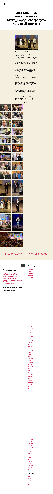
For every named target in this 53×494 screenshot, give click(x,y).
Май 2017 (29, 372)
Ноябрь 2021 (30, 295)
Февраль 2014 (30, 437)
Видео (39, 2)
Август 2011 (30, 469)
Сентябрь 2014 (31, 423)
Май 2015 (29, 408)
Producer (25, 26)
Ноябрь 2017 (30, 362)
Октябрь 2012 (30, 455)
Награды (32, 2)
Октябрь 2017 (30, 364)
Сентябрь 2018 (31, 350)
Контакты (42, 2)
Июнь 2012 (30, 457)
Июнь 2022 (30, 287)
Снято (26, 2)
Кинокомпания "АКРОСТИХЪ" (11, 491)
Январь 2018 (30, 358)
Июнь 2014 (30, 429)
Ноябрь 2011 (30, 465)
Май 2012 (29, 459)
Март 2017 (30, 376)
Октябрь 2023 (30, 277)
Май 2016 (29, 394)
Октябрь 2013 (30, 445)
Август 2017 (30, 368)
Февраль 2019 (30, 340)
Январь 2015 (30, 415)
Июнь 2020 (30, 318)
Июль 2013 (30, 451)
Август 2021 (30, 301)
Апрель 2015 (30, 410)
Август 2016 (30, 388)
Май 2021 (29, 306)
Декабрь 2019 (30, 324)
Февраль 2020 (30, 320)
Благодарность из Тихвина (8, 283)
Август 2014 (30, 425)
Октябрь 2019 (30, 326)
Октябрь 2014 (30, 421)
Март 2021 (30, 310)
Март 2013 (30, 453)
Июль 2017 (30, 370)
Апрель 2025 (30, 269)
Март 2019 (30, 338)
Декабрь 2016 (30, 380)
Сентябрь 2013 (31, 447)
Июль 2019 (30, 330)
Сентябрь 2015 (31, 400)
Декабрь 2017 (30, 360)
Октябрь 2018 (30, 348)
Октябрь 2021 (30, 297)
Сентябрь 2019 (31, 328)
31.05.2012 (30, 26)
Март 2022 (30, 291)
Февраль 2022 (30, 293)
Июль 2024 (30, 271)
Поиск (4, 263)
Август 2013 (30, 449)
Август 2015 (30, 402)
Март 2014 (30, 435)
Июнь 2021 (30, 305)
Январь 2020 (30, 322)
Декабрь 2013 (30, 441)
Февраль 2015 (30, 413)
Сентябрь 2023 (31, 279)
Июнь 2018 (30, 354)
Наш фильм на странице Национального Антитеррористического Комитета (11, 274)
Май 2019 (29, 334)
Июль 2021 (30, 303)
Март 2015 (30, 412)
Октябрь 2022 (30, 285)
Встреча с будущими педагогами (9, 278)
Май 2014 (29, 431)
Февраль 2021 (30, 312)
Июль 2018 (30, 352)
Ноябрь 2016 (30, 382)
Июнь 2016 (30, 392)
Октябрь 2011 (30, 467)
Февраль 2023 (30, 283)
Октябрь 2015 (30, 398)
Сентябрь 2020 (31, 316)
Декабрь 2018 (30, 344)
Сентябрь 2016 (31, 386)
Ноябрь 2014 (30, 419)
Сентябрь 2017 (31, 366)
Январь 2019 (30, 342)
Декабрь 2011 (30, 463)
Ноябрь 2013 (30, 443)
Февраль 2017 (30, 378)
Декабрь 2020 (30, 314)
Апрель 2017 (30, 374)
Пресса (29, 2)
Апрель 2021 (30, 308)
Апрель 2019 (30, 336)
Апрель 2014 (30, 433)
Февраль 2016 (30, 396)
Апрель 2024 (30, 273)
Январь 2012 (30, 461)
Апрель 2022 (30, 289)
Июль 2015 (30, 404)
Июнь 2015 (30, 406)
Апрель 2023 (30, 281)
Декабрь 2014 (30, 417)
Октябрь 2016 (30, 384)
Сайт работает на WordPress (21, 491)
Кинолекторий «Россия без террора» (10, 276)
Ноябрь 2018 (30, 346)
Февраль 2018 (30, 356)
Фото (36, 2)
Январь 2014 (30, 439)
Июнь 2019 (30, 332)
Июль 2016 (30, 390)
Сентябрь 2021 (31, 299)
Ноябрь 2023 (30, 275)
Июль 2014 (30, 427)
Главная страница (21, 2)
